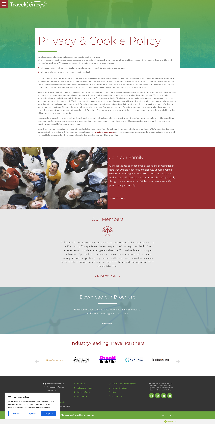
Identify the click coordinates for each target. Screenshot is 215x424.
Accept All (49, 414)
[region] (32, 406)
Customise (16, 414)
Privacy (173, 415)
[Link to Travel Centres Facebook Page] (151, 395)
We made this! (172, 421)
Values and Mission (85, 388)
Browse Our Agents (107, 276)
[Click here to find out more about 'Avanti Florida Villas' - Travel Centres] (81, 360)
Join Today (116, 198)
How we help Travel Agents (124, 383)
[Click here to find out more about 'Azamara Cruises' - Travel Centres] (107, 360)
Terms (163, 415)
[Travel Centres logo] (28, 5)
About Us (81, 383)
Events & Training (119, 388)
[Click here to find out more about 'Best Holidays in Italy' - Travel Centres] (160, 360)
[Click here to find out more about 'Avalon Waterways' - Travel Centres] (54, 360)
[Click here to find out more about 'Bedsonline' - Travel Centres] (134, 360)
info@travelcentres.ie (104, 132)
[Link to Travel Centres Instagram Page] (157, 395)
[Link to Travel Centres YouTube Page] (169, 395)
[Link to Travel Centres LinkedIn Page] (163, 395)
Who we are (82, 396)
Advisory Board (83, 392)
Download (107, 323)
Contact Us (117, 396)
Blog (114, 392)
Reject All (32, 414)
